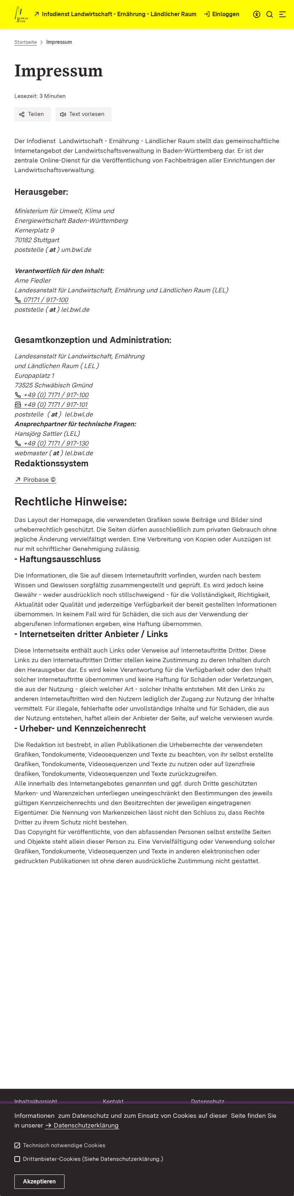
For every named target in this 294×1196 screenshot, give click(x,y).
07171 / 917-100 (45, 299)
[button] (32, 114)
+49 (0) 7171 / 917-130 (56, 443)
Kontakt (113, 1101)
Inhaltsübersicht (35, 1101)
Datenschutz (207, 1101)
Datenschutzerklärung (86, 1125)
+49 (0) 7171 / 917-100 (56, 395)
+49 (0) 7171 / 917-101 (55, 404)
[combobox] (256, 14)
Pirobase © (39, 479)
